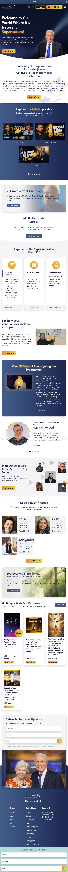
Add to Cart (10, 662)
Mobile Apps (30, 819)
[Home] (9, 7)
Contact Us (53, 307)
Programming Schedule (34, 827)
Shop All (60, 604)
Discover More (34, 174)
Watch (12, 812)
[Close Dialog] (66, 849)
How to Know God (33, 801)
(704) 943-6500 (47, 817)
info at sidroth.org (48, 819)
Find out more (34, 236)
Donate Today (32, 307)
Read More (37, 445)
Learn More (41, 410)
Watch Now (9, 51)
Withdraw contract (32, 844)
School (12, 827)
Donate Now (9, 353)
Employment (30, 841)
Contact (29, 837)
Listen (12, 816)
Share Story (30, 834)
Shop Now (9, 307)
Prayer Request (31, 830)
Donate (40, 7)
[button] (66, 2)
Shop (11, 823)
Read (11, 819)
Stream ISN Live (54, 7)
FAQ (27, 823)
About (28, 812)
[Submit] (59, 741)
